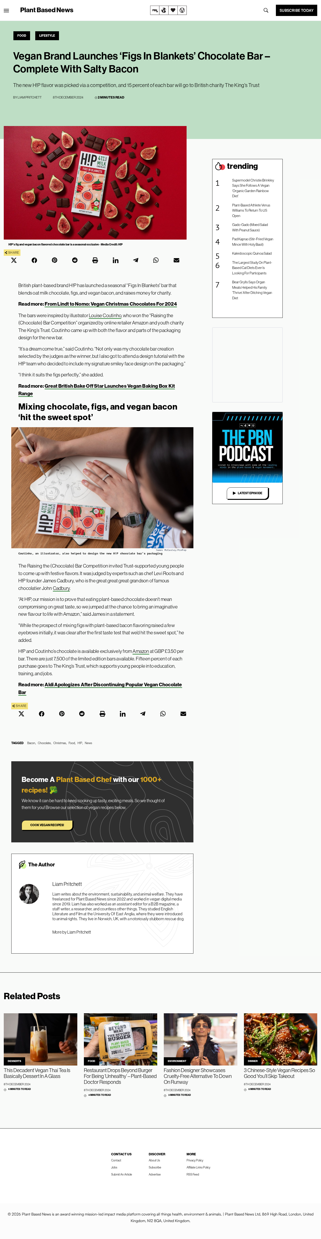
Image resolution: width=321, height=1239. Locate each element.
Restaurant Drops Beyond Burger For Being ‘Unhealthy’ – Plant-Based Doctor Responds (120, 1076)
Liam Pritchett (30, 97)
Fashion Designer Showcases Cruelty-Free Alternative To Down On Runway (198, 1076)
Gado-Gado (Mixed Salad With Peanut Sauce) (250, 227)
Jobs (114, 1167)
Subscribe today (296, 10)
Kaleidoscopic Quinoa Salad (252, 253)
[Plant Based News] (6, 10)
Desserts (14, 1061)
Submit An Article (121, 1174)
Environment (177, 1061)
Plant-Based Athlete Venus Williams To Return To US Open (251, 210)
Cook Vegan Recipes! (47, 825)
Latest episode (250, 493)
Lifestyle (47, 35)
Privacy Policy (195, 1160)
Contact (116, 1160)
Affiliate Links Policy (198, 1167)
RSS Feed (193, 1174)
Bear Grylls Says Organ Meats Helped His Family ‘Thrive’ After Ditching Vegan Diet (252, 290)
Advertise (155, 1174)
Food (21, 35)
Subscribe (155, 1167)
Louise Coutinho (105, 315)
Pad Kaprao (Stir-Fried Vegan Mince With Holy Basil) (252, 241)
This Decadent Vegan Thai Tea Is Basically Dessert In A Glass (37, 1073)
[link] (168, 10)
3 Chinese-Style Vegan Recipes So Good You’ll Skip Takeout (279, 1073)
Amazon (141, 651)
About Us (154, 1160)
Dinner (253, 1061)
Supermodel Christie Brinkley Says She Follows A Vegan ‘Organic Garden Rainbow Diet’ (253, 188)
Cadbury (61, 588)
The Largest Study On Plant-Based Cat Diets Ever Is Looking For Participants (252, 267)
